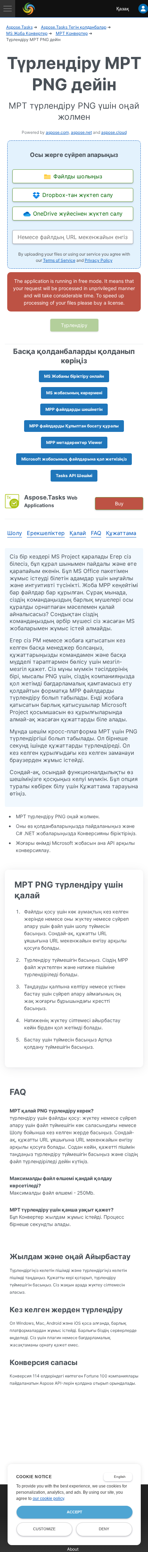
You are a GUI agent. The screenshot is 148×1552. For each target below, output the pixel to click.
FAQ (96, 533)
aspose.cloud (114, 132)
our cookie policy (48, 1498)
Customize (44, 1529)
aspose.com (57, 132)
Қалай (78, 533)
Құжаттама (121, 533)
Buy (119, 503)
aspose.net (81, 132)
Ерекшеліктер (46, 533)
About (72, 1549)
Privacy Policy (99, 260)
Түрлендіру (74, 325)
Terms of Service (59, 260)
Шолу (14, 533)
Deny (104, 1529)
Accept (74, 1512)
